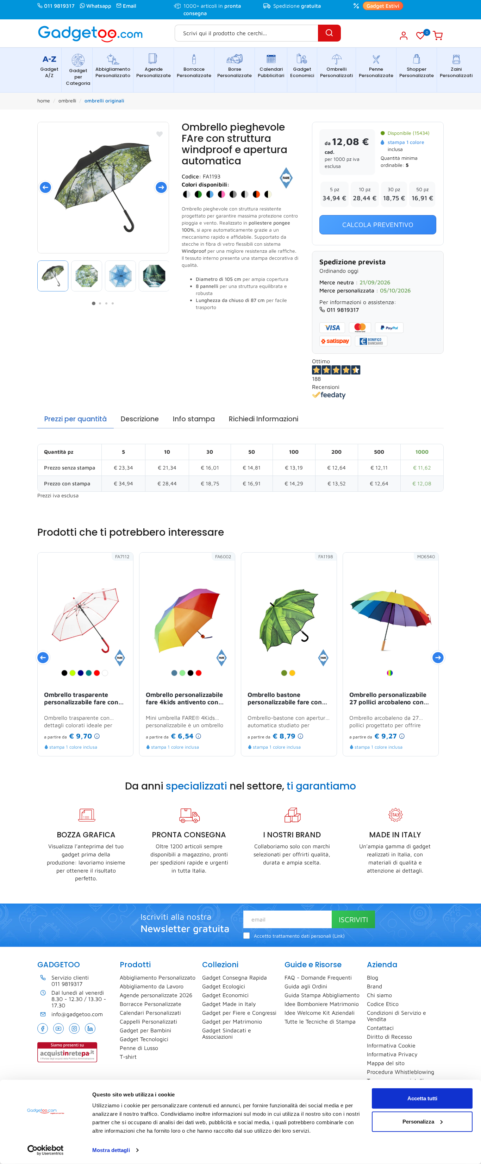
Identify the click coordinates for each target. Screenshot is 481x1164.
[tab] (75, 419)
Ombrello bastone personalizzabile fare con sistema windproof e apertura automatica (285, 699)
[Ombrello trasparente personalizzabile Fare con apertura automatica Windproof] (119, 657)
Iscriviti (353, 919)
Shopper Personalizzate (416, 72)
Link (338, 936)
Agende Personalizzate (153, 72)
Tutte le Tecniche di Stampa (320, 1021)
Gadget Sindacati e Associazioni (226, 1033)
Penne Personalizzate (376, 72)
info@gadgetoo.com (77, 1014)
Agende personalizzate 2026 (156, 995)
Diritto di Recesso (389, 1036)
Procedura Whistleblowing (400, 1072)
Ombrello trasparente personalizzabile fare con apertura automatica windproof (81, 699)
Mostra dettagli (111, 1150)
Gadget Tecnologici (144, 1039)
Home (43, 100)
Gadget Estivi (383, 6)
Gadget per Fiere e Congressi (239, 1012)
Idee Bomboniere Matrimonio (322, 1004)
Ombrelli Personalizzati (336, 72)
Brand (374, 986)
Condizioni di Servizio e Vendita (396, 1015)
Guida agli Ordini (306, 986)
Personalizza (418, 1121)
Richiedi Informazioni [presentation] (263, 419)
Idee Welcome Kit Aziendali (320, 1012)
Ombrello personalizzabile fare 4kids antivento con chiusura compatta (184, 699)
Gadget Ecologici (223, 986)
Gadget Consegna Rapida (234, 977)
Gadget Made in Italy (229, 1004)
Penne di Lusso (139, 1048)
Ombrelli (67, 100)
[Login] (403, 35)
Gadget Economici (302, 72)
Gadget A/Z (49, 72)
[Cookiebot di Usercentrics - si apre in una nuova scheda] (45, 1150)
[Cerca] (329, 33)
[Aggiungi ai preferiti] (159, 134)
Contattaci (380, 1028)
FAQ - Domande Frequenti (318, 977)
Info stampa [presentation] (194, 419)
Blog (372, 977)
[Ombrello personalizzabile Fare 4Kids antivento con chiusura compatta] (221, 657)
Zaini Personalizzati (456, 72)
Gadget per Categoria (78, 77)
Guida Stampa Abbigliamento (322, 995)
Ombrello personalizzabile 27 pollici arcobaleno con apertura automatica (387, 699)
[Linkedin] (90, 1028)
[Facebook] (42, 1028)
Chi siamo (379, 995)
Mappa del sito (386, 1063)
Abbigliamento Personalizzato (112, 72)
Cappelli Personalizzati (148, 1021)
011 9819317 (59, 6)
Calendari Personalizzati (150, 1012)
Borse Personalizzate (234, 72)
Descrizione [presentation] (140, 419)
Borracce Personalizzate (194, 72)
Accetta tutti (422, 1098)
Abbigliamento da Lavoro (151, 986)
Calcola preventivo (377, 224)
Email (129, 6)
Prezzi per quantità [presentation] (75, 419)
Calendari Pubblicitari (271, 72)
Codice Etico (383, 1004)
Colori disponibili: (206, 184)
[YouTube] (58, 1028)
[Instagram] (74, 1028)
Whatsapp (98, 6)
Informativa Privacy (392, 1054)
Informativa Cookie (391, 1045)
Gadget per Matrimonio (232, 1021)
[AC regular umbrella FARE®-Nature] (103, 187)
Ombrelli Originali (104, 100)
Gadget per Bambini (145, 1030)
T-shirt (128, 1056)
